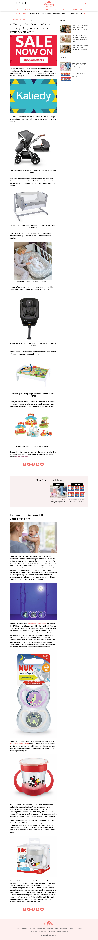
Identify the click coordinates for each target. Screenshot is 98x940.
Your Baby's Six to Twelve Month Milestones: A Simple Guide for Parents (80, 27)
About (17, 928)
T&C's (71, 928)
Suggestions (63, 928)
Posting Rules (41, 928)
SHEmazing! (51, 931)
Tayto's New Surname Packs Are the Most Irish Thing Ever (79, 75)
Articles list (41, 20)
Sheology (54, 935)
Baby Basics (56, 13)
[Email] (42, 464)
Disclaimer (32, 928)
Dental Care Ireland (52, 16)
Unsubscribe (78, 928)
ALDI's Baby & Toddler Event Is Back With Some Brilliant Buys (79, 65)
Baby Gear (65, 13)
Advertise (24, 928)
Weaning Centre (35, 13)
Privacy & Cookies (52, 928)
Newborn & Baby (21, 13)
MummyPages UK (62, 931)
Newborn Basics (46, 13)
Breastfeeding (74, 13)
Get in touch (33, 931)
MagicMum (42, 931)
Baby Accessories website (36, 624)
